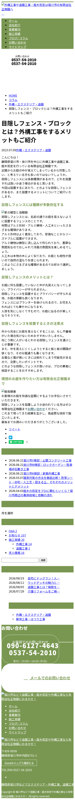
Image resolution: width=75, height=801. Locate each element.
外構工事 (24, 544)
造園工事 (23, 548)
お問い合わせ (17, 42)
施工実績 (14, 34)
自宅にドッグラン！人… (44, 578)
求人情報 (16, 552)
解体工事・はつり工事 (30, 619)
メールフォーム (14, 68)
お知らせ (17, 535)
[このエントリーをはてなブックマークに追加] (10, 438)
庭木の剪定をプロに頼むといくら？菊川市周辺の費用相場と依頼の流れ (41, 493)
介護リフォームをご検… (44, 591)
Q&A (13, 531)
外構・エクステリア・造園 (26, 104)
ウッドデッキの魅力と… (44, 582)
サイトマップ (17, 47)
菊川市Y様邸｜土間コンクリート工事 (47, 460)
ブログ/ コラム (18, 38)
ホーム (13, 20)
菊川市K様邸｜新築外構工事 (41, 473)
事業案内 (14, 29)
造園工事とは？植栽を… (44, 587)
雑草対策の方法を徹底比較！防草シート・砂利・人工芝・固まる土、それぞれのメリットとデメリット (41, 482)
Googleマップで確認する (19, 763)
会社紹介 (14, 25)
